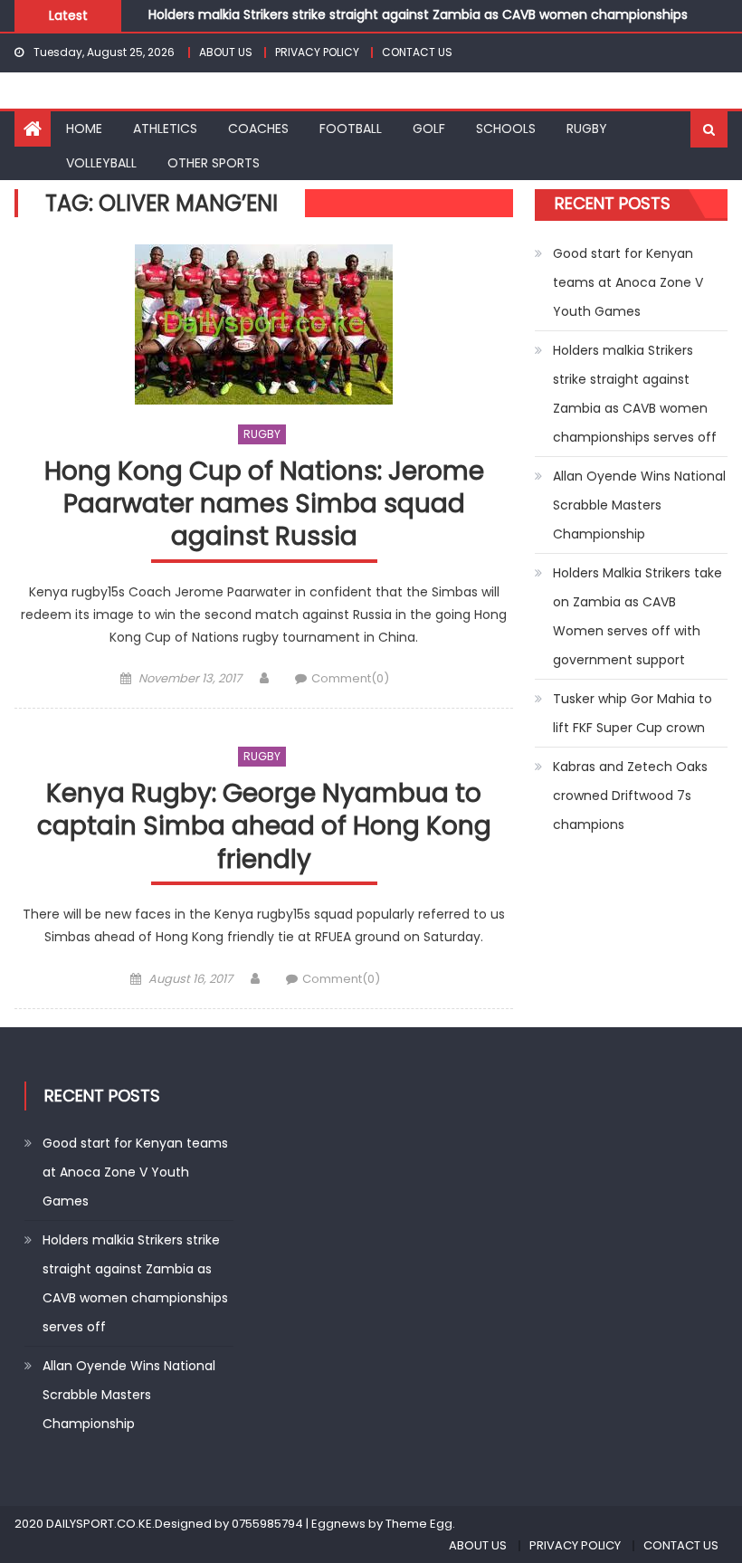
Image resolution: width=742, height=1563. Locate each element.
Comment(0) (350, 678)
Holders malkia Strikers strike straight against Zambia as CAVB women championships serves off (635, 393)
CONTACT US (417, 52)
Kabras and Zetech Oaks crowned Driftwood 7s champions (630, 796)
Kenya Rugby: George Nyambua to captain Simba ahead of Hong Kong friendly (264, 827)
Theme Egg (418, 1523)
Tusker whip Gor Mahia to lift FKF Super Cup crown (632, 713)
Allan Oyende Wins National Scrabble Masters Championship (639, 505)
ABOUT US (225, 52)
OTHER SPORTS (213, 163)
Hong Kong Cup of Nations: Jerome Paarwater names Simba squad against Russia (264, 505)
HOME (84, 128)
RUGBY (586, 128)
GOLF (429, 128)
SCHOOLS (506, 128)
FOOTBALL (350, 128)
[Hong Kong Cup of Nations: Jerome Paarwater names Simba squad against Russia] (263, 324)
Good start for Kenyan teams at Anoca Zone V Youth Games (628, 282)
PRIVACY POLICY (317, 52)
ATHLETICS (165, 128)
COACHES (258, 128)
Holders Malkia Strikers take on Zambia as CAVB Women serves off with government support (637, 616)
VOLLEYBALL (101, 163)
